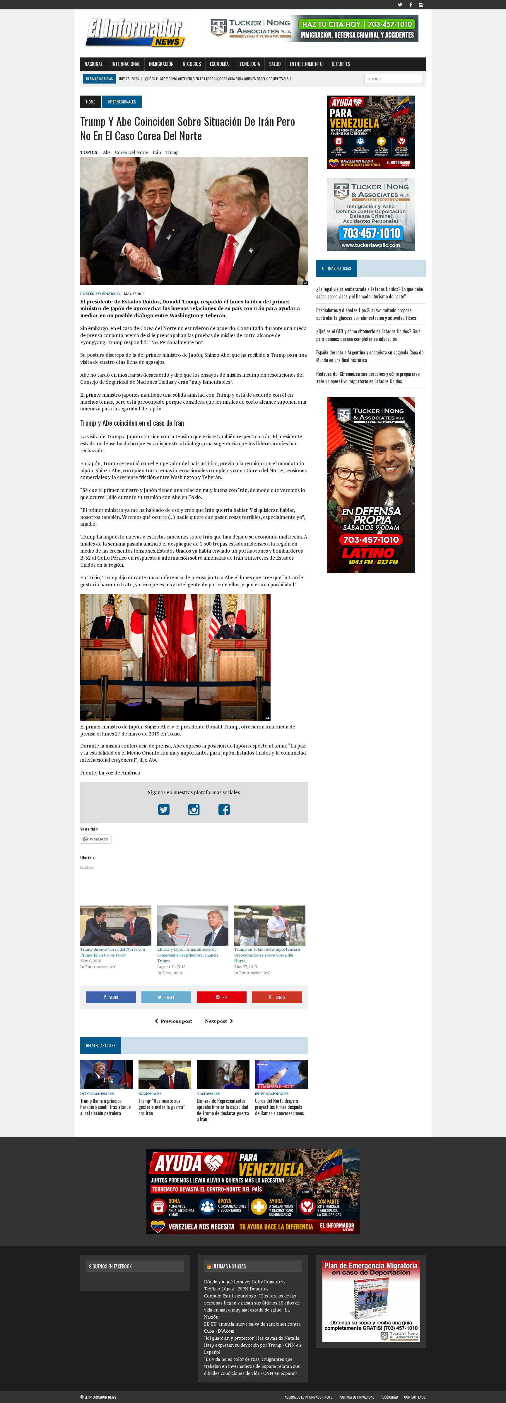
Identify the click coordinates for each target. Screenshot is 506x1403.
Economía (219, 63)
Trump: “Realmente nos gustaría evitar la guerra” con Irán (162, 1107)
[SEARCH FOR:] (393, 77)
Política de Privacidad (357, 1396)
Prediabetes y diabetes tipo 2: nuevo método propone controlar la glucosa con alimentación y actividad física (366, 314)
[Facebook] (410, 4)
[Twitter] (400, 4)
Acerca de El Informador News (309, 1396)
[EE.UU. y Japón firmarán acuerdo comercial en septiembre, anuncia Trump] (192, 926)
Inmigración (161, 63)
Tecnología (249, 63)
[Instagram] (421, 4)
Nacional (93, 63)
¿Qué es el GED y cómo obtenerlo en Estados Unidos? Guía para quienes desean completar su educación (368, 335)
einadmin (111, 293)
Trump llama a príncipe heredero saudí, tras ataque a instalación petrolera (105, 1107)
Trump (172, 152)
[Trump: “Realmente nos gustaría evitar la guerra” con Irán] (165, 1085)
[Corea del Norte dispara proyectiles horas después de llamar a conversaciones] (281, 1085)
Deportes (341, 63)
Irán (157, 152)
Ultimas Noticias (229, 1266)
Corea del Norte (131, 152)
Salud (275, 63)
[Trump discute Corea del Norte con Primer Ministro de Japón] (115, 926)
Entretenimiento (306, 63)
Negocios (192, 63)
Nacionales (150, 1093)
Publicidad (389, 1396)
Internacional (126, 63)
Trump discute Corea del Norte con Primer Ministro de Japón (112, 952)
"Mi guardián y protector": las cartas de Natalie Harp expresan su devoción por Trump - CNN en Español (252, 1345)
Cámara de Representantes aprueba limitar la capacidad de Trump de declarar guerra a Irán (223, 1109)
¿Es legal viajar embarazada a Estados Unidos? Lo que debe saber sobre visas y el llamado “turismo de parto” (369, 293)
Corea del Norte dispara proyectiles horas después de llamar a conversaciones (279, 1107)
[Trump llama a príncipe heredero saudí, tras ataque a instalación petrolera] (106, 1085)
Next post (216, 1021)
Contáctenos (415, 1396)
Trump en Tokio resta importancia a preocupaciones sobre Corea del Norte (267, 955)
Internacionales (97, 1093)
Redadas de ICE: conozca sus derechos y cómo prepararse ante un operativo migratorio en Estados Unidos (368, 377)
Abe (107, 152)
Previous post (176, 1021)
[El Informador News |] (135, 33)
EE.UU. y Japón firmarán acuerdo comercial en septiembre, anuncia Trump (187, 955)
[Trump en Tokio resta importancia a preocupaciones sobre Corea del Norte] (269, 926)
